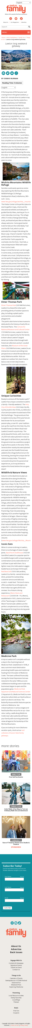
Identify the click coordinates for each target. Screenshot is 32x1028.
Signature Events (16, 965)
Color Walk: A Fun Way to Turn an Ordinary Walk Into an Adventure (16, 810)
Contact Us (16, 970)
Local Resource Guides (16, 996)
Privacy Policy (24, 1025)
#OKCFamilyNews (12, 37)
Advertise (23, 22)
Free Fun (16, 1011)
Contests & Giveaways (16, 963)
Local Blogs (16, 1000)
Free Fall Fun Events (16, 777)
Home (3, 37)
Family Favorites (16, 998)
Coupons (16, 1013)
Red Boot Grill (6, 571)
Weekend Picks (16, 985)
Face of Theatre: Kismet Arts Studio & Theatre (16, 843)
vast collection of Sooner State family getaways (13, 733)
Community (16, 840)
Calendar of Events (16, 978)
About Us (5, 22)
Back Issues (16, 952)
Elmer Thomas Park (8, 305)
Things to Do (16, 806)
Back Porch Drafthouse (14, 553)
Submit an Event (16, 967)
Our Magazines (15, 22)
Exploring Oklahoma (16, 987)
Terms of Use (15, 1025)
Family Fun (21, 37)
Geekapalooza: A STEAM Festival (16, 980)
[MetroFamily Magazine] (16, 9)
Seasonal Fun (16, 983)
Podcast (16, 1002)
